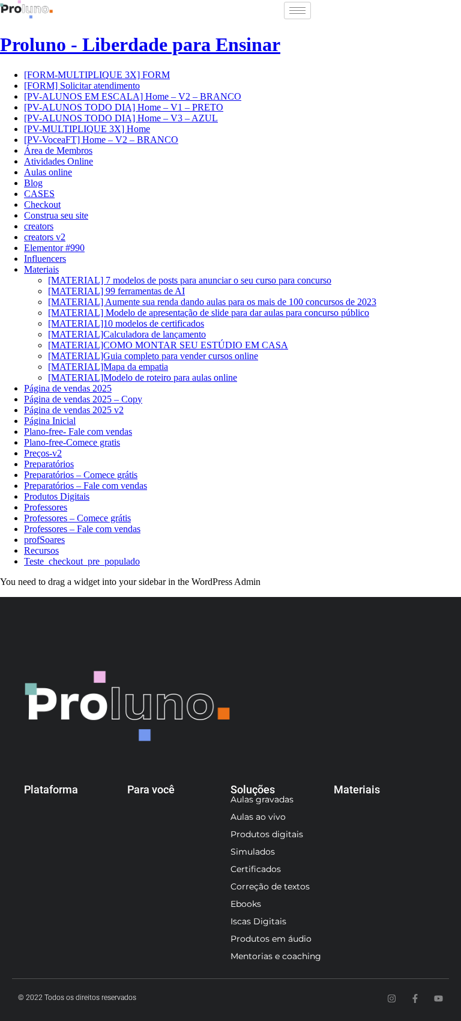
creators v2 (44, 237)
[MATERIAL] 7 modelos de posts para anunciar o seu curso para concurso (189, 280)
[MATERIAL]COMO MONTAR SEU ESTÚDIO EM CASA (168, 345)
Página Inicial (50, 421)
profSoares (44, 540)
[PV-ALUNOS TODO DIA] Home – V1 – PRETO (123, 107)
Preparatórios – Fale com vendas (85, 485)
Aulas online (48, 172)
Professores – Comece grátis (77, 518)
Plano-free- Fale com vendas (78, 431)
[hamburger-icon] (297, 10)
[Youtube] (438, 998)
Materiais (41, 269)
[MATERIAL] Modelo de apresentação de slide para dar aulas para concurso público (208, 313)
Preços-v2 (43, 453)
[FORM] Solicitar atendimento (82, 85)
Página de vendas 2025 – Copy (83, 399)
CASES (39, 194)
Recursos (41, 550)
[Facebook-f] (415, 998)
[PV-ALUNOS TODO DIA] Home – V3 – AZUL (121, 118)
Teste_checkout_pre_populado (82, 561)
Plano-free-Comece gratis (72, 442)
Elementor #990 (54, 248)
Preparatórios (49, 464)
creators (38, 226)
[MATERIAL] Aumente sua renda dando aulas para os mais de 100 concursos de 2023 (212, 302)
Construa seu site (56, 215)
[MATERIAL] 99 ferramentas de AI (116, 291)
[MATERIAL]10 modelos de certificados (126, 323)
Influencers (45, 258)
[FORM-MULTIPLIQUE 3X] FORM (97, 75)
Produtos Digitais (56, 496)
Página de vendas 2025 (68, 388)
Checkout (42, 204)
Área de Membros (58, 150)
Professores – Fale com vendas (82, 529)
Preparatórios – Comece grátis (80, 475)
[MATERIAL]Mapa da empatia (108, 367)
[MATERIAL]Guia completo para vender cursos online (153, 356)
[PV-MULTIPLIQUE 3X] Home (87, 129)
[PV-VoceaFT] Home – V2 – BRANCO (101, 140)
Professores (45, 507)
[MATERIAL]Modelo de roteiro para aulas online (142, 377)
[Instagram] (391, 998)
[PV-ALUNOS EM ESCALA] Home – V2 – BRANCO (132, 96)
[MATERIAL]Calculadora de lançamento (127, 334)
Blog (33, 183)
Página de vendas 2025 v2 (74, 410)
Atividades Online (58, 161)
